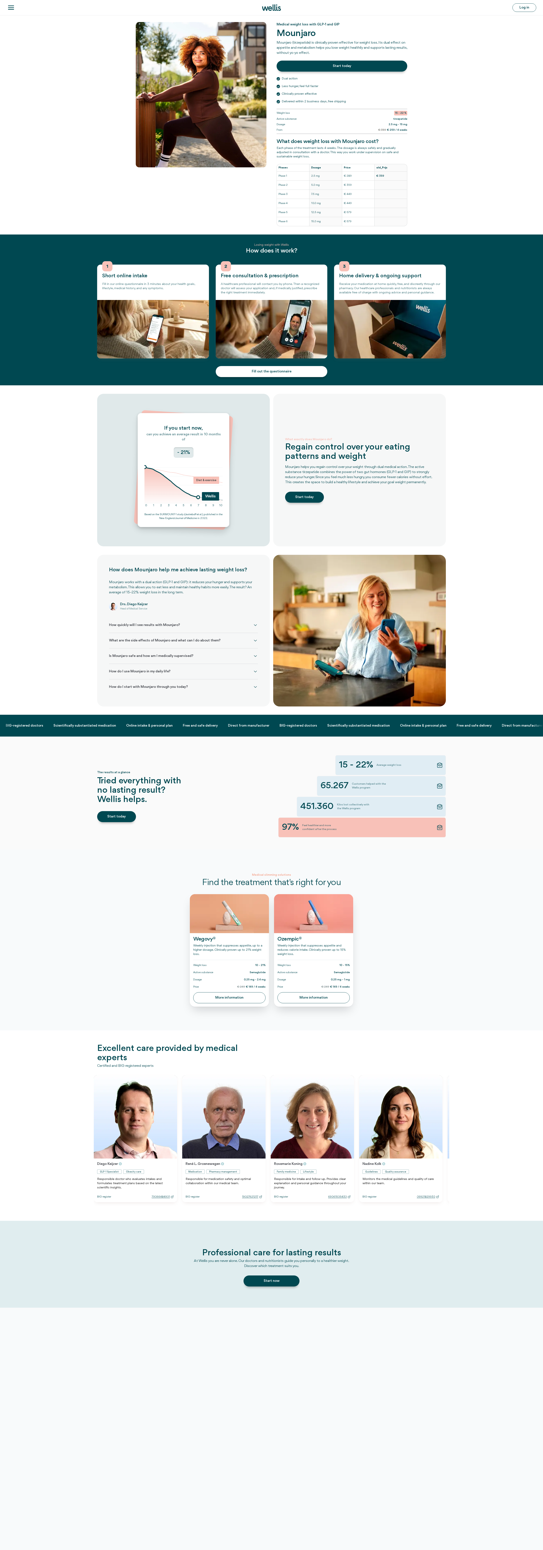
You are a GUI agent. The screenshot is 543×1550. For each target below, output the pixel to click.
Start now (272, 1281)
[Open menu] (11, 7)
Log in (524, 7)
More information (229, 997)
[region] (342, 195)
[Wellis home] (271, 7)
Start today (342, 66)
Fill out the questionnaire (271, 371)
